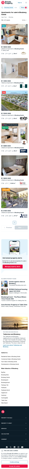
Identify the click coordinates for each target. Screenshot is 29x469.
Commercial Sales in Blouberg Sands (11, 359)
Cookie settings (14, 462)
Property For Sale (6, 417)
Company (4, 439)
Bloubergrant (4, 380)
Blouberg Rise (5, 374)
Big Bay (3, 372)
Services (3, 428)
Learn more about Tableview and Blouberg (12, 345)
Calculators (5, 433)
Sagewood (4, 392)
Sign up (20, 2)
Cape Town (4, 17)
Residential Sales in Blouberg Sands (10, 356)
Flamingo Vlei (4, 385)
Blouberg (11, 17)
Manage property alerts (12, 266)
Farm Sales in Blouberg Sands (9, 361)
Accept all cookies (14, 466)
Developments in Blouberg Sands (10, 364)
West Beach (4, 403)
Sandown (3, 395)
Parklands (3, 387)
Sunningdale (4, 397)
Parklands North (5, 390)
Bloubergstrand (5, 382)
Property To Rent (6, 423)
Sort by (23, 20)
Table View (4, 400)
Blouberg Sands (5, 377)
